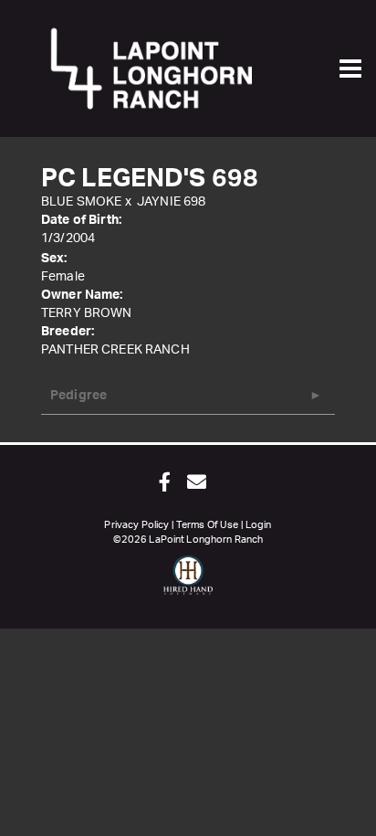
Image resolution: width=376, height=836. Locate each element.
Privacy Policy (136, 525)
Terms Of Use (207, 525)
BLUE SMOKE (81, 202)
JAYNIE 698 (171, 202)
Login (258, 525)
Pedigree (78, 395)
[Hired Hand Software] (188, 583)
